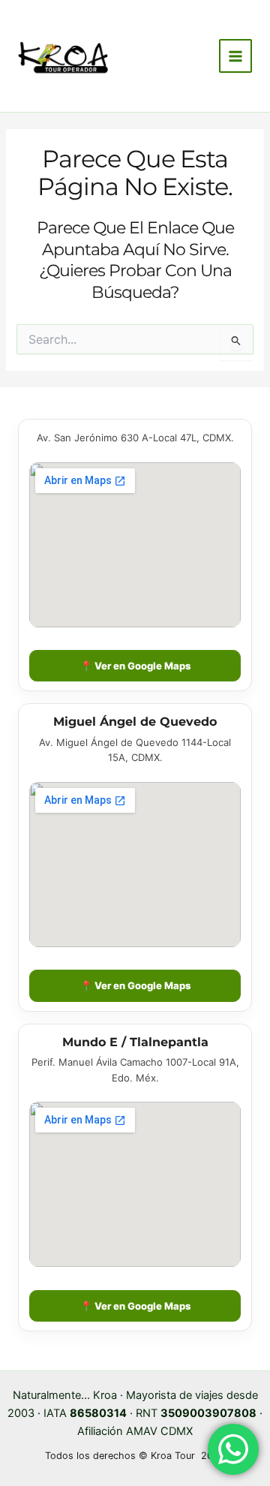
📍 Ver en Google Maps (135, 666)
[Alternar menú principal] (235, 55)
